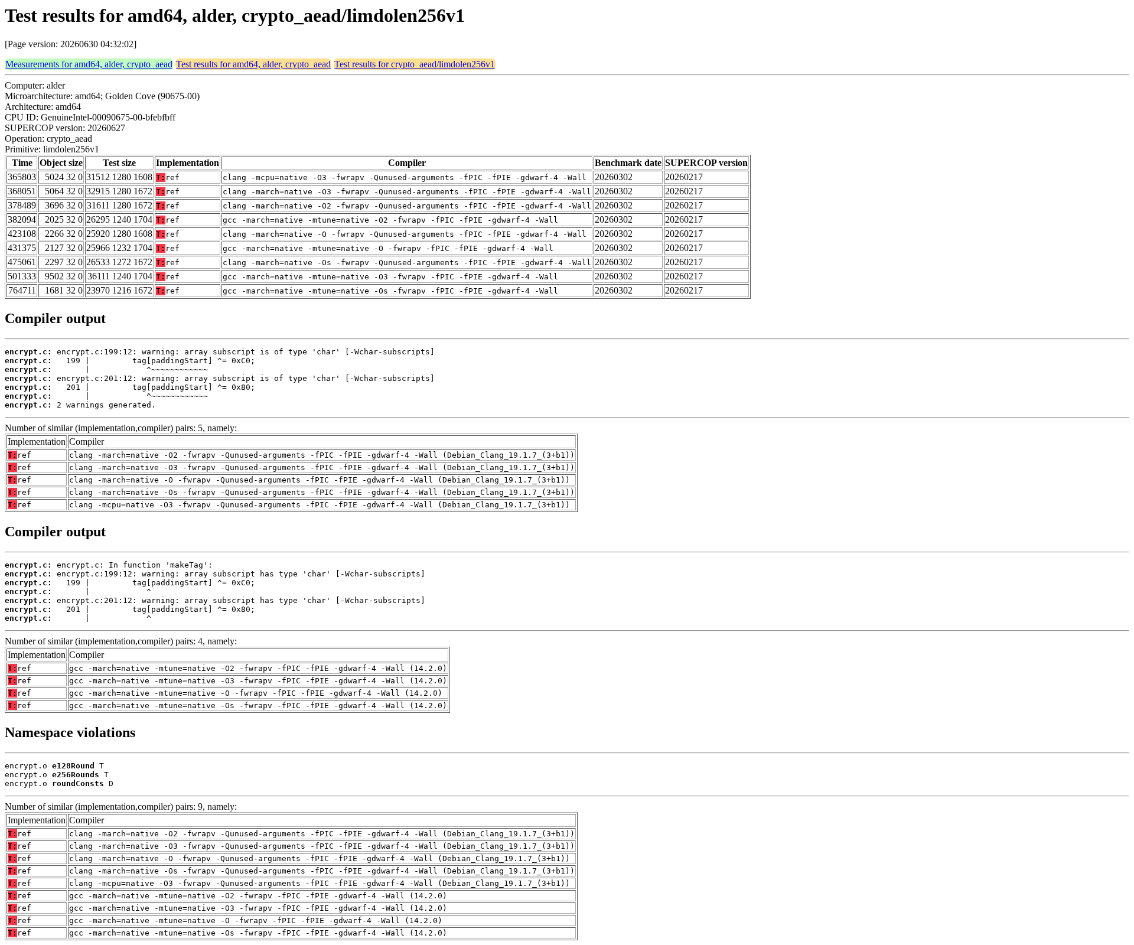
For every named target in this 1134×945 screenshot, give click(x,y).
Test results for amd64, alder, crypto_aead (253, 64)
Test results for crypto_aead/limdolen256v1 (414, 64)
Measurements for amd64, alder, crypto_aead (88, 64)
